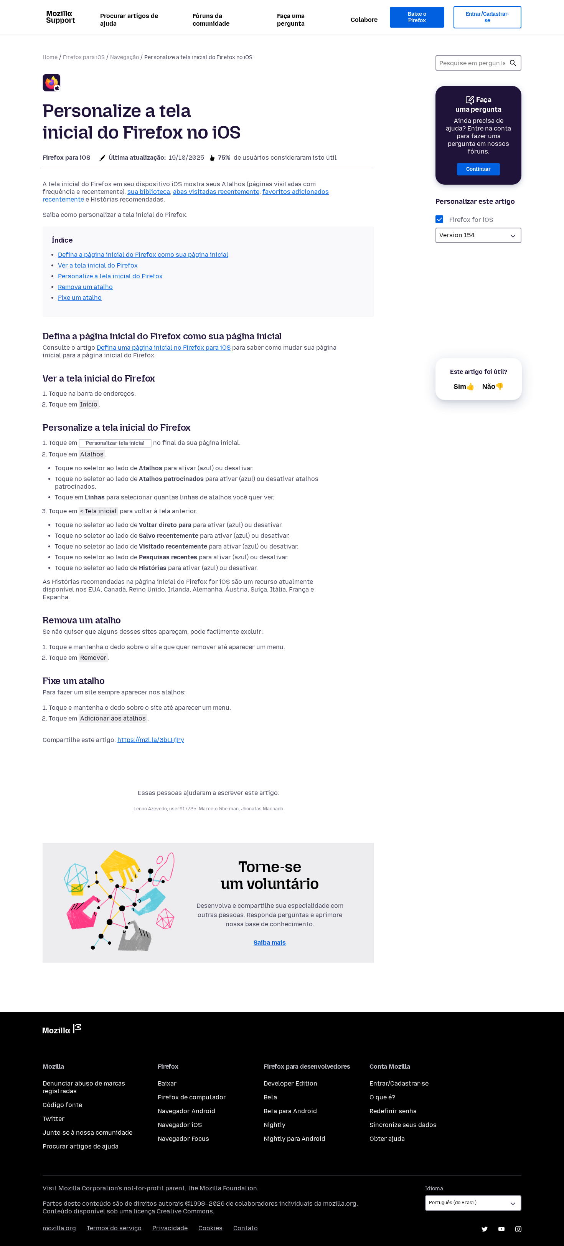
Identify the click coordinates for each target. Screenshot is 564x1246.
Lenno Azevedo (150, 808)
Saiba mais (270, 942)
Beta (270, 1097)
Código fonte (62, 1105)
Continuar (478, 169)
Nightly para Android (294, 1138)
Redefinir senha (393, 1111)
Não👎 (493, 386)
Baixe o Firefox (417, 17)
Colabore (364, 19)
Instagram (518, 1229)
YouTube (501, 1229)
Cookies (210, 1228)
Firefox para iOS (84, 57)
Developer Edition (290, 1083)
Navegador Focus (183, 1138)
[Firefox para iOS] (52, 84)
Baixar (167, 1083)
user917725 (182, 808)
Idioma (434, 1188)
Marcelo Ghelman (219, 808)
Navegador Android (186, 1111)
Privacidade (170, 1228)
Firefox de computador (192, 1097)
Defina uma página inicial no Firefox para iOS (164, 347)
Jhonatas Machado (262, 808)
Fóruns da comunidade (211, 19)
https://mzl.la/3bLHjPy (150, 740)
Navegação (124, 57)
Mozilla (62, 1030)
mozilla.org (59, 1228)
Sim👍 (464, 386)
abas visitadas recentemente (216, 191)
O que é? (382, 1097)
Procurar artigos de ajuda (129, 19)
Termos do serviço (114, 1228)
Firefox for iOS (471, 219)
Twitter (53, 1118)
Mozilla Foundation (228, 1188)
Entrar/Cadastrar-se (487, 17)
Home (50, 57)
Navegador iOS (180, 1125)
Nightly (274, 1125)
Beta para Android (290, 1111)
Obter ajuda (387, 1138)
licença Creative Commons (173, 1211)
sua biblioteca (148, 191)
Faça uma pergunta (291, 19)
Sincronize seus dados (403, 1125)
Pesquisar (513, 63)
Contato (245, 1228)
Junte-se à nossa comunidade (87, 1132)
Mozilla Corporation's (90, 1188)
